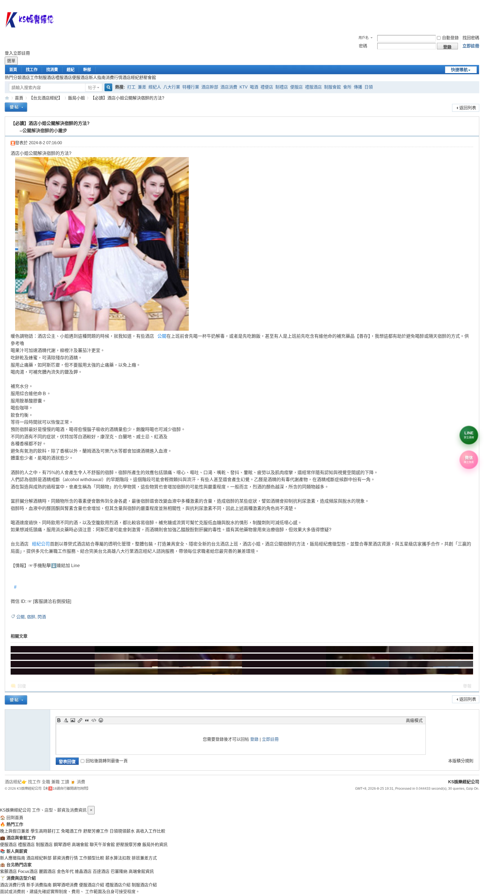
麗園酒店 (47, 871)
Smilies (101, 720)
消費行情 (114, 77)
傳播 (358, 87)
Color (66, 720)
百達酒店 (101, 871)
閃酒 (42, 616)
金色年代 (65, 871)
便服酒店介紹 (91, 884)
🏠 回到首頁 (11, 817)
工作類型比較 (91, 858)
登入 (9, 53)
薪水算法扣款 (118, 858)
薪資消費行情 (65, 858)
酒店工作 (30, 77)
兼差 (142, 87)
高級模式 (414, 720)
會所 (347, 87)
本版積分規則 (460, 760)
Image (73, 720)
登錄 (254, 739)
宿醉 (31, 616)
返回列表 (467, 107)
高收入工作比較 (150, 831)
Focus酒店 (28, 871)
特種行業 (190, 87)
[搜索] (107, 88)
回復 (22, 686)
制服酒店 (46, 77)
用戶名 (364, 38)
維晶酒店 (83, 871)
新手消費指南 (39, 884)
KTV (243, 87)
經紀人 (154, 87)
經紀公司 (41, 544)
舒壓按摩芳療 (128, 844)
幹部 (87, 69)
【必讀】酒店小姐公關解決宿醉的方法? (127, 97)
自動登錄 (450, 37)
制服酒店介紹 (144, 884)
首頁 (13, 69)
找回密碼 (470, 37)
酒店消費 (228, 87)
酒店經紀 (130, 77)
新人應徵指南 (12, 858)
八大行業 (171, 87)
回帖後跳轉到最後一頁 (107, 760)
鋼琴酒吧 (62, 844)
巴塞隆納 (119, 871)
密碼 (363, 45)
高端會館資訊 (141, 871)
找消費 (52, 69)
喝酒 (254, 87)
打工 (131, 87)
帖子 (92, 87)
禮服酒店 (63, 77)
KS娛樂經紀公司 (7, 98)
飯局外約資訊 (154, 844)
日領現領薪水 (122, 831)
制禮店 (281, 87)
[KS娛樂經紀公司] (242, 21)
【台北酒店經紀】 (45, 97)
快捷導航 (459, 69)
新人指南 (97, 77)
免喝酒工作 (71, 831)
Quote (87, 720)
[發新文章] (16, 108)
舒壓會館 (147, 77)
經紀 (71, 69)
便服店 (296, 87)
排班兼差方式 (144, 858)
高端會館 (80, 844)
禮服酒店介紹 (118, 884)
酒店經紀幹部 (39, 858)
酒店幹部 (209, 87)
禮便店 (266, 87)
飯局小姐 (76, 97)
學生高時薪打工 (45, 831)
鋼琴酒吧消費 (65, 884)
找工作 (32, 69)
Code (94, 720)
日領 (368, 87)
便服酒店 (80, 77)
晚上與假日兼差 (14, 831)
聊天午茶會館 (102, 844)
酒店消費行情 (12, 884)
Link (80, 720)
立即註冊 (470, 45)
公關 (161, 336)
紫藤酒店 (8, 871)
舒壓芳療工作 (95, 831)
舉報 (467, 686)
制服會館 (332, 87)
